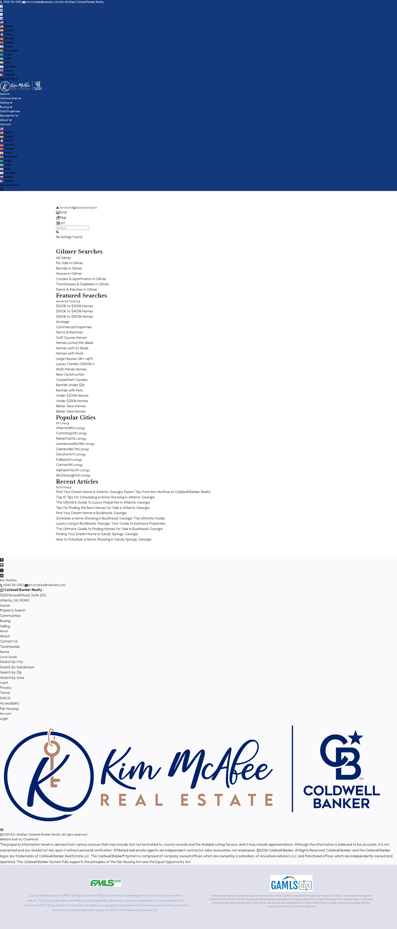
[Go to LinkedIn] (1, 18)
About (4, 120)
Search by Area (12, 678)
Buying (4, 107)
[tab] (198, 212)
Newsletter (7, 115)
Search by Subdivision (17, 667)
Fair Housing (9, 709)
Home (4, 652)
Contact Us (9, 641)
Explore (5, 605)
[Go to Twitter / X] (1, 14)
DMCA (5, 698)
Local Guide (8, 657)
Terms (5, 693)
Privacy (5, 687)
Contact (5, 124)
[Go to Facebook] (1, 6)
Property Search (12, 610)
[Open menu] (1, 189)
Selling (4, 102)
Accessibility (9, 703)
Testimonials (10, 647)
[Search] (57, 231)
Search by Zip (11, 672)
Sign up (4, 78)
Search (5, 94)
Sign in (14, 78)
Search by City (11, 662)
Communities (9, 98)
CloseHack (30, 839)
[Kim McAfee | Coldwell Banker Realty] (192, 824)
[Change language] (3, 22)
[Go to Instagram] (1, 10)
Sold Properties (10, 111)
